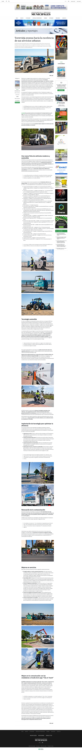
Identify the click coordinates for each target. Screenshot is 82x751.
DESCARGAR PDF (17, 102)
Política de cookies (44, 746)
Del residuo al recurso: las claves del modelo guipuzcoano (61, 248)
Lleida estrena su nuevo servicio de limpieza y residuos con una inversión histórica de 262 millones (61, 238)
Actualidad (32, 731)
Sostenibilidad (17, 100)
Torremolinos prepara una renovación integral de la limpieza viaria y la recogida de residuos (61, 234)
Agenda (47, 731)
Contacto (59, 731)
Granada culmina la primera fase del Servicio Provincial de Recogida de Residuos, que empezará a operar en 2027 (62, 241)
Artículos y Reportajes (40, 731)
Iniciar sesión (73, 1)
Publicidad (53, 731)
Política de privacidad (32, 746)
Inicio (22, 731)
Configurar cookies (50, 746)
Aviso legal (38, 746)
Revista (26, 731)
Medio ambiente (17, 98)
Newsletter (49, 735)
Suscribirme (61, 90)
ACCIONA (23, 113)
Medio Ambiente (17, 92)
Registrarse (79, 1)
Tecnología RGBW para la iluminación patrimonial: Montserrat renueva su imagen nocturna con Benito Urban (61, 245)
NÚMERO (17, 88)
